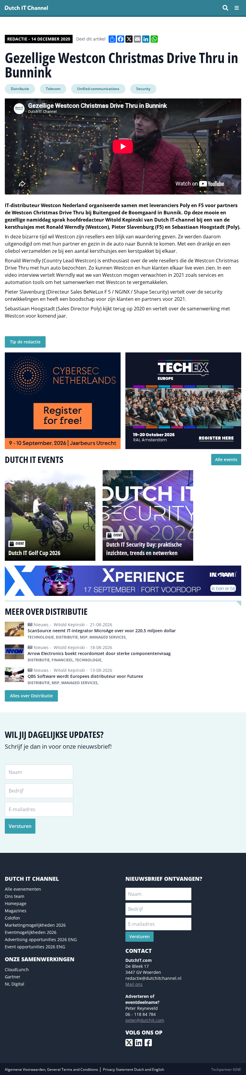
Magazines (15, 910)
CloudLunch (17, 969)
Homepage (15, 903)
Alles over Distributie (31, 696)
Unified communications (98, 88)
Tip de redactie (25, 342)
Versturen (20, 826)
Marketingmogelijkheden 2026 (35, 925)
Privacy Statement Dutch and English (133, 1069)
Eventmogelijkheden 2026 (30, 932)
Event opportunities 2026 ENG (35, 947)
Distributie (20, 88)
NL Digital (14, 984)
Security (143, 88)
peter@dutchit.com (144, 1020)
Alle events (226, 459)
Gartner (12, 977)
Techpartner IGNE (226, 1069)
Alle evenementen (23, 889)
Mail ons (133, 984)
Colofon (12, 918)
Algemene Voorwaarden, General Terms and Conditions (52, 1069)
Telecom (53, 88)
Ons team (14, 896)
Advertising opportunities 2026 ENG (41, 939)
